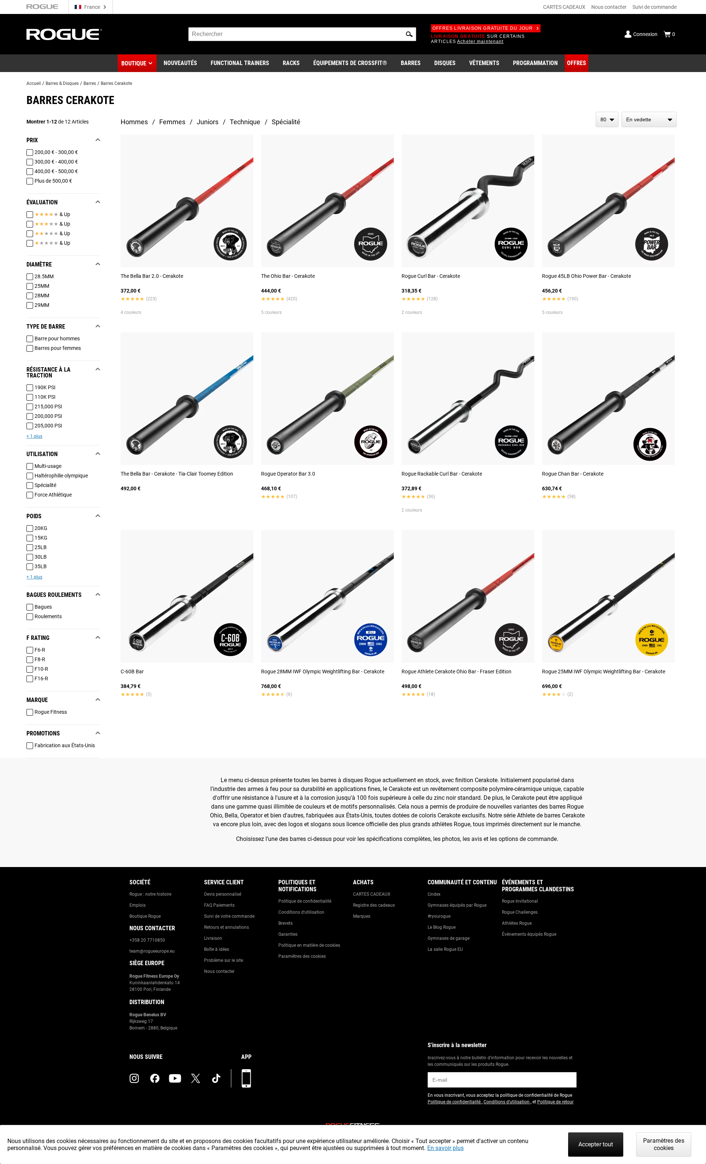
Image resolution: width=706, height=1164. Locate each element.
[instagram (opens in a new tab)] (134, 1078)
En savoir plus (445, 1148)
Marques (361, 916)
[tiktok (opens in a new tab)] (216, 1078)
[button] (409, 34)
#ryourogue (439, 916)
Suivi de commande (654, 7)
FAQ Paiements (219, 905)
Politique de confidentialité (304, 901)
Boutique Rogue (145, 916)
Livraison (213, 938)
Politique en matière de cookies (309, 945)
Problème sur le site (223, 960)
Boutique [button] (133, 63)
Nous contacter (609, 7)
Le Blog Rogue (442, 927)
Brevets (285, 923)
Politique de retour (555, 1101)
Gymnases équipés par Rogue (457, 905)
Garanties (287, 934)
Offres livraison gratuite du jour (482, 28)
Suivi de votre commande (229, 916)
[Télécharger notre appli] (246, 1078)
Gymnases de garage (449, 938)
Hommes (134, 122)
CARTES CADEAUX (564, 7)
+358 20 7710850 (147, 940)
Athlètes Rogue (517, 923)
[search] (302, 34)
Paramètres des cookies (302, 956)
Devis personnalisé (222, 894)
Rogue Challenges (520, 912)
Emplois (137, 905)
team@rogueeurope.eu (152, 951)
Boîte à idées (216, 949)
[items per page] (607, 119)
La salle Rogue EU (445, 949)
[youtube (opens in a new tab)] (175, 1078)
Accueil (33, 83)
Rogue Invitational (520, 901)
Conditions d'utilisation (301, 912)
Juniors (207, 122)
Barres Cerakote (116, 83)
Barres (89, 83)
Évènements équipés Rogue (529, 934)
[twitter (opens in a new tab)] (195, 1078)
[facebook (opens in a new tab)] (155, 1078)
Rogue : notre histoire (150, 894)
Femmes (172, 122)
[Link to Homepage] (64, 34)
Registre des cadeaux (374, 905)
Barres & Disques (62, 83)
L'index (434, 894)
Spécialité (286, 122)
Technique (245, 122)
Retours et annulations (226, 927)
